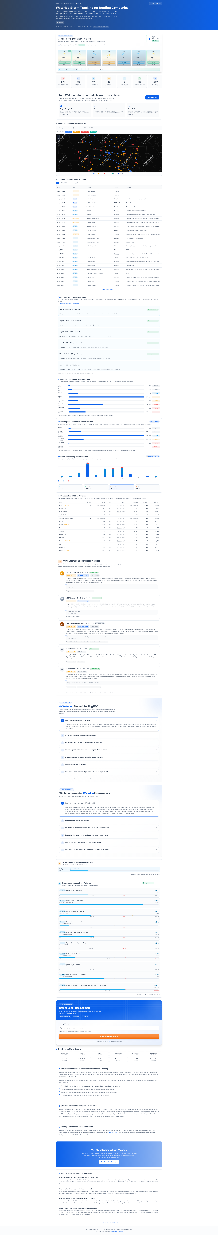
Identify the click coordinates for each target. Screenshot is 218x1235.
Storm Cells (83, 128)
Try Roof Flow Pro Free (109, 1162)
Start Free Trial (152, 97)
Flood (94, 131)
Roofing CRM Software (116, 1231)
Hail (69, 131)
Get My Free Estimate (109, 1036)
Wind (77, 131)
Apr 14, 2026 (85, 668)
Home (57, 3)
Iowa (72, 3)
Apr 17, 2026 (87, 598)
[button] (109, 153)
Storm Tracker (65, 3)
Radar (69, 128)
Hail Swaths (93, 128)
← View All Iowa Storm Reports (109, 1222)
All (57, 182)
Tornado (86, 131)
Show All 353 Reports (108, 289)
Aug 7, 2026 (84, 572)
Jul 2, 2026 (85, 649)
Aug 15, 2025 (90, 623)
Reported (116, 191)
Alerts (75, 128)
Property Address (64, 1024)
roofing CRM (113, 1132)
